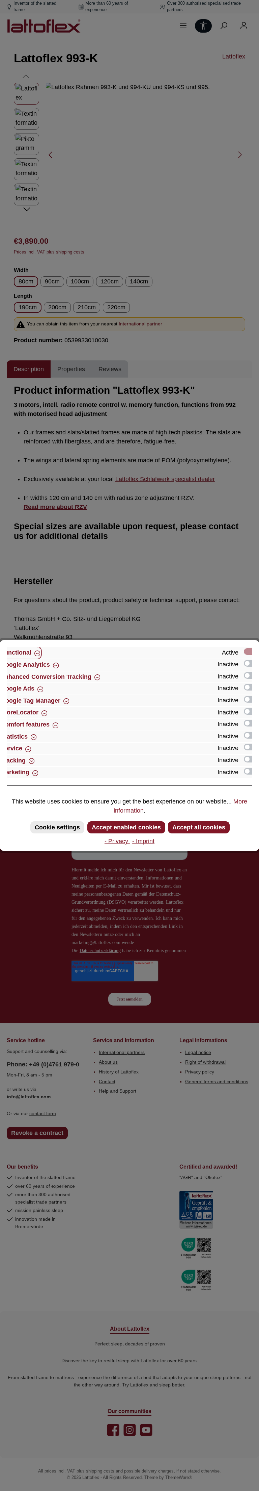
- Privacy (117, 841)
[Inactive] (251, 663)
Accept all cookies (198, 827)
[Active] (251, 651)
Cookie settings (57, 827)
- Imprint (143, 841)
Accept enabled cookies (126, 827)
